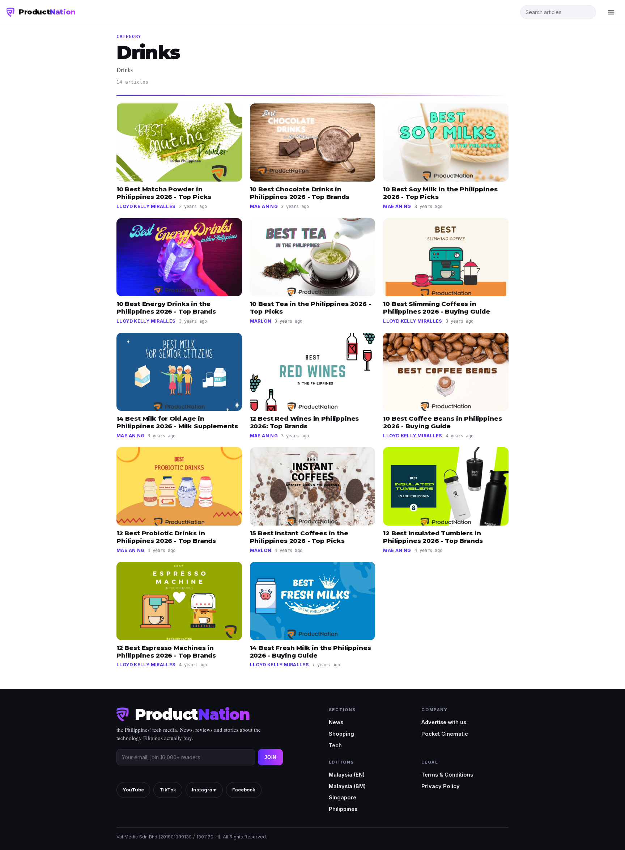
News (336, 722)
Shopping (341, 734)
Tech (335, 745)
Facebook (243, 789)
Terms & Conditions (447, 775)
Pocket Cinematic (444, 734)
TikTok (168, 789)
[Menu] (610, 12)
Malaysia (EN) (347, 775)
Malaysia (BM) (347, 786)
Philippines (343, 809)
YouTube (133, 789)
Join (270, 757)
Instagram (204, 789)
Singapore (342, 797)
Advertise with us (443, 722)
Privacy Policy (440, 786)
